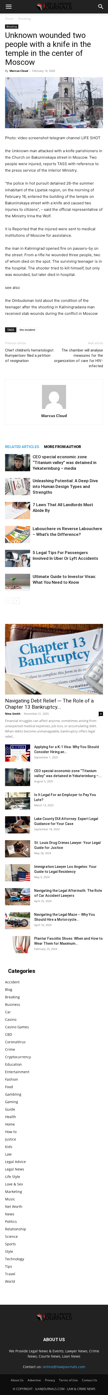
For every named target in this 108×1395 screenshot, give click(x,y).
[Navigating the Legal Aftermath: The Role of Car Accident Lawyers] (17, 896)
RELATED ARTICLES (22, 447)
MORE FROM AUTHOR (62, 447)
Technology (14, 1259)
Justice (10, 1139)
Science (11, 1236)
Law (8, 1154)
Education (13, 1064)
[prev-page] (8, 601)
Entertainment (17, 1071)
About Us (17, 1380)
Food (9, 1086)
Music (10, 1199)
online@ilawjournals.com (64, 1366)
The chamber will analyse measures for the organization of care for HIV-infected (78, 358)
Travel (10, 1274)
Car (8, 1012)
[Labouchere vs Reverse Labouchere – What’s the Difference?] (17, 534)
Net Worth (13, 1206)
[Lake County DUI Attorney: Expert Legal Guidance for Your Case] (17, 824)
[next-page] (16, 601)
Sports (10, 1244)
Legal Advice (15, 1161)
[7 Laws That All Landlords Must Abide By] (17, 510)
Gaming (11, 1101)
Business (12, 1004)
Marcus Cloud (19, 71)
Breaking (24, 18)
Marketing (13, 1191)
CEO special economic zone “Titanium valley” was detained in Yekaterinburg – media (64, 462)
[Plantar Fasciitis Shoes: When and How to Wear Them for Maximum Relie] (17, 944)
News (9, 1214)
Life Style (12, 1176)
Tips (8, 1266)
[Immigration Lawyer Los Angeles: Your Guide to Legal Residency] (17, 872)
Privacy (50, 1380)
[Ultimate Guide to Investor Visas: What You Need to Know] (17, 582)
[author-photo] (54, 409)
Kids (8, 1146)
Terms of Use (68, 1380)
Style (9, 1251)
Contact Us (89, 1380)
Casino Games (17, 1027)
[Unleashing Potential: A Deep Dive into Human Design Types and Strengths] (17, 486)
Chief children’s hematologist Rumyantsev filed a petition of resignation (29, 355)
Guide (10, 1109)
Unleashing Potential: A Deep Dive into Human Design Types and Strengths (65, 486)
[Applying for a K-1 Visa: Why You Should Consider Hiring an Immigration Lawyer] (17, 753)
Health (10, 1116)
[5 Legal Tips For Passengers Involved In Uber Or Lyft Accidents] (17, 558)
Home (9, 18)
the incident (27, 330)
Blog (8, 989)
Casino (10, 1019)
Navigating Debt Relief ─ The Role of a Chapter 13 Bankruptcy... (49, 704)
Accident (12, 982)
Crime (10, 1049)
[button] (9, 6)
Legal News (14, 1169)
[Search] (101, 6)
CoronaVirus (15, 1042)
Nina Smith (12, 713)
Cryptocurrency (18, 1056)
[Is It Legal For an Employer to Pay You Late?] (17, 801)
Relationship (15, 1229)
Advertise (34, 1380)
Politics (11, 1221)
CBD (8, 1034)
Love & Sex (14, 1184)
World (10, 1281)
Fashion (11, 1079)
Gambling (13, 1094)
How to (11, 1131)
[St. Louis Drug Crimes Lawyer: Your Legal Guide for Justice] (17, 848)
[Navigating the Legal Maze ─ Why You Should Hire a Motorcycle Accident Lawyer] (17, 920)
